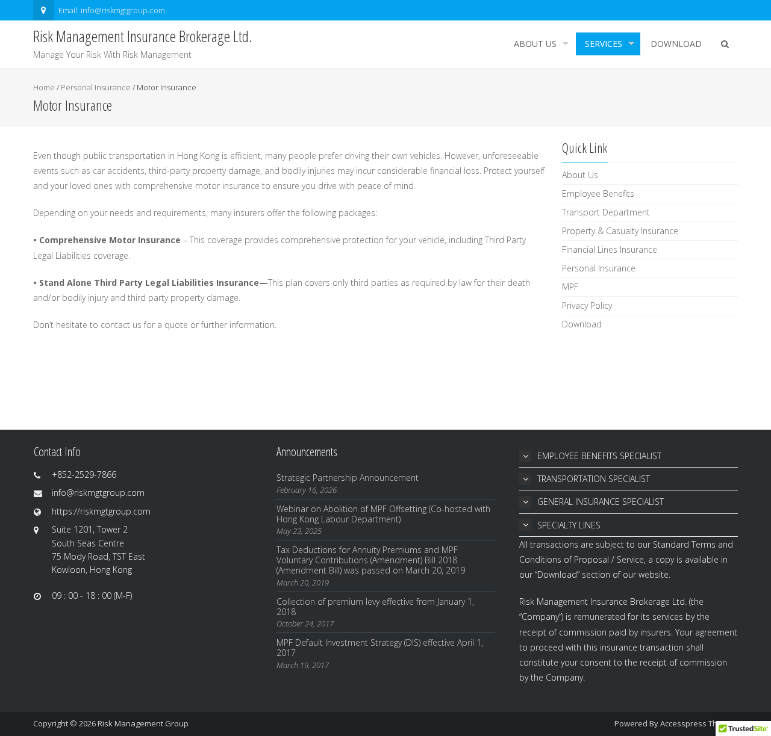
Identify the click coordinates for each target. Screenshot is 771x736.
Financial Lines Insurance (609, 249)
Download (676, 43)
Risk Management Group (143, 723)
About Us (535, 43)
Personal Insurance (96, 87)
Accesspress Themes (699, 723)
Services (603, 43)
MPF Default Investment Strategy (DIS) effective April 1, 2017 (379, 647)
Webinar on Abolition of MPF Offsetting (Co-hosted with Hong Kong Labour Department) (383, 514)
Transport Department (606, 212)
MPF (570, 286)
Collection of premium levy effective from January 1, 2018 (375, 606)
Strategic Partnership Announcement (347, 477)
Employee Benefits (598, 193)
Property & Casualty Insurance (620, 231)
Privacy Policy (587, 305)
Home (44, 87)
